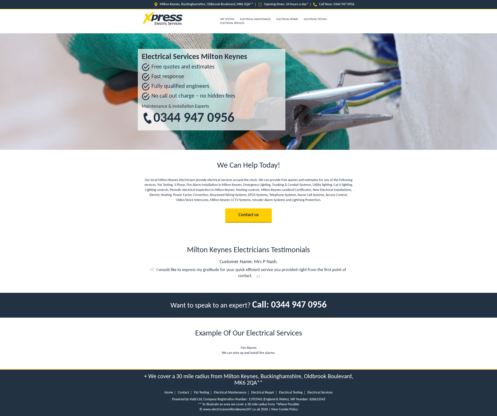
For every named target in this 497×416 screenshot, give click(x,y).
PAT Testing (227, 19)
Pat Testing (201, 392)
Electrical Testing (315, 19)
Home (168, 392)
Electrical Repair (287, 19)
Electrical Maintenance (255, 19)
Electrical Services (232, 23)
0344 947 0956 (344, 4)
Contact (183, 392)
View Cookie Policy (284, 409)
